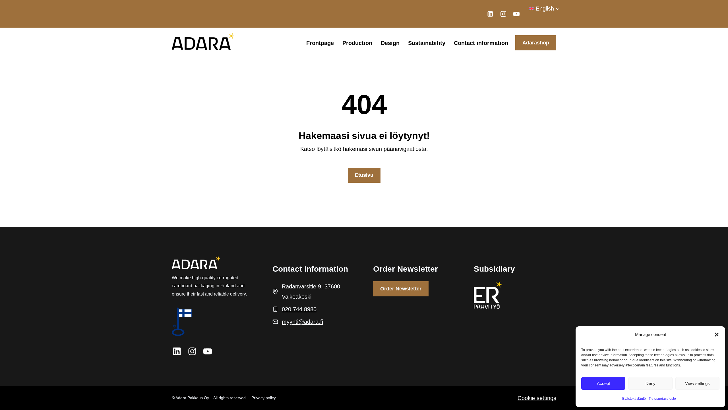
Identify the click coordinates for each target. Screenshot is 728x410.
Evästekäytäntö (634, 399)
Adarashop (535, 43)
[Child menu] (533, 24)
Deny (650, 383)
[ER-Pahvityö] (488, 294)
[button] (716, 334)
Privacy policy (263, 397)
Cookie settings (537, 398)
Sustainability (426, 43)
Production (357, 43)
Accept (603, 383)
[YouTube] (516, 14)
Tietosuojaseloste (662, 399)
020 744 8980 (299, 309)
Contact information (481, 43)
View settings (697, 383)
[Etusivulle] (196, 263)
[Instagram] (503, 14)
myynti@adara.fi (302, 322)
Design (390, 43)
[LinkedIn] (490, 14)
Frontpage (320, 43)
